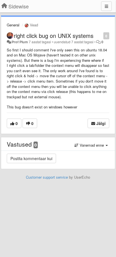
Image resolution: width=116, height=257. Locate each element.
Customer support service (47, 177)
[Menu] (106, 6)
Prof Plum (20, 41)
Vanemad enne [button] (92, 145)
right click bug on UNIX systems (53, 35)
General (13, 25)
